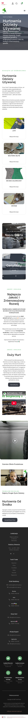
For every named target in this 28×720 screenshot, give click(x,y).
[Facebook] (10, 553)
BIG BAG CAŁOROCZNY (14, 181)
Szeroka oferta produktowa (12, 464)
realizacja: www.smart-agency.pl (14, 711)
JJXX (14, 130)
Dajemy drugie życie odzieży (13, 493)
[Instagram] (13, 553)
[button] (24, 10)
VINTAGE (14, 206)
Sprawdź (14, 239)
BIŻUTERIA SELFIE (14, 156)
